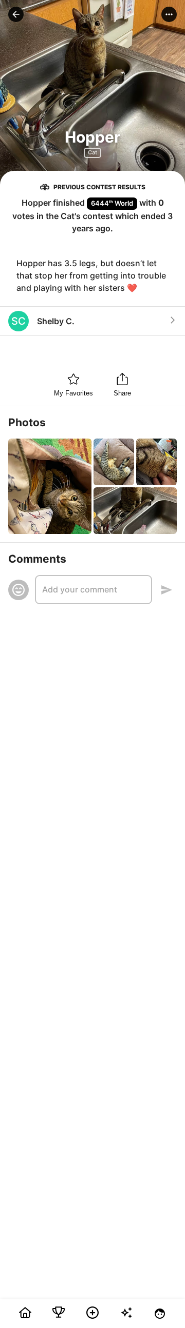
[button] (16, 14)
